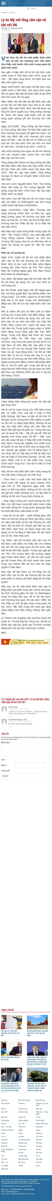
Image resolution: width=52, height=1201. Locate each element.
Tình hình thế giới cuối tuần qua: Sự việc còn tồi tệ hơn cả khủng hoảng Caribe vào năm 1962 (36, 1087)
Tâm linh (39, 1153)
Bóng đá (4, 1146)
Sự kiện (21, 1136)
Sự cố (3, 1136)
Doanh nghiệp (23, 1120)
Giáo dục (39, 1109)
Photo (38, 1130)
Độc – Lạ (4, 1162)
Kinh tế (3, 1123)
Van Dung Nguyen (15, 719)
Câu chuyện (5, 1103)
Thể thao (39, 1143)
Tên (3, 760)
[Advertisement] (26, 674)
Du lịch (21, 1153)
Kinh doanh (5, 1120)
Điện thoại (4, 1169)
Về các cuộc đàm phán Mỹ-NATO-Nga (10, 1058)
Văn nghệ (39, 1159)
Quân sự (39, 1133)
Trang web (5, 771)
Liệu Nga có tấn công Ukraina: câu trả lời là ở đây (10, 1033)
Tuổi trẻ (38, 1162)
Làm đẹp (4, 1140)
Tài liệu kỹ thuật (24, 1140)
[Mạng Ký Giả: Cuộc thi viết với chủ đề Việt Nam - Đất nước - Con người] (26, 642)
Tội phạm (39, 1146)
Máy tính (4, 1117)
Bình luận (5, 742)
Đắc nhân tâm (23, 1159)
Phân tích (22, 1127)
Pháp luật (39, 1127)
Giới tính (4, 1112)
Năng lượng (23, 1143)
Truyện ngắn (23, 1156)
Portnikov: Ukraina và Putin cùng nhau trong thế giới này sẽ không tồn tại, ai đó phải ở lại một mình (11, 1088)
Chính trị (12, 12)
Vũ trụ (38, 1165)
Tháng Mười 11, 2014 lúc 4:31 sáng (18, 709)
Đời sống (22, 1162)
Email (4, 765)
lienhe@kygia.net (12, 1191)
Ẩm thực (4, 1100)
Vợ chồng (4, 1165)
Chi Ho (11, 707)
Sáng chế (22, 1117)
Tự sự (38, 1156)
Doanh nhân (40, 1120)
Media (21, 1130)
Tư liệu (38, 1149)
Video (20, 1133)
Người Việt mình (42, 1123)
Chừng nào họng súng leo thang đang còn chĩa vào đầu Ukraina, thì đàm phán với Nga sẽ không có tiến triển (37, 1062)
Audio (3, 1133)
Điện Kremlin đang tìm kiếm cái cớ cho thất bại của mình (37, 1033)
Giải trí (3, 1109)
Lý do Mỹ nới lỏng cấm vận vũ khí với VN (23, 22)
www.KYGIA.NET (26, 1186)
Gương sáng (23, 1112)
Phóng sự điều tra (7, 1130)
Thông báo (22, 1146)
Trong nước (23, 1149)
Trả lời (10, 716)
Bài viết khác (40, 1100)
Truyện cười (23, 1109)
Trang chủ (4, 12)
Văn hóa (4, 1159)
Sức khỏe (39, 1136)
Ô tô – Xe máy (6, 1127)
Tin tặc (38, 1117)
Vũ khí (21, 1165)
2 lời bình (7, 30)
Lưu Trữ (21, 1123)
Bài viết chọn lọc (24, 1100)
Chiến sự (4, 1143)
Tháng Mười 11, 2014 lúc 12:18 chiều (19, 721)
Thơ (2, 1156)
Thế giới (39, 1140)
